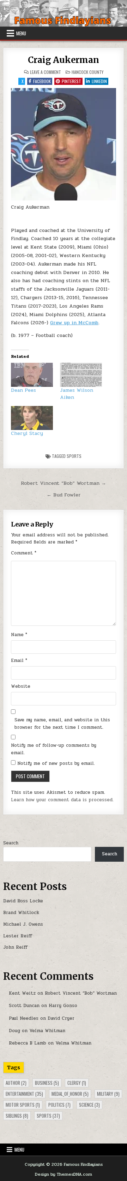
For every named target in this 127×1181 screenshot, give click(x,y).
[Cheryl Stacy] (32, 418)
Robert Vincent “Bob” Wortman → (63, 483)
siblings (17, 1115)
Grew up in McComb (74, 322)
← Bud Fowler (64, 495)
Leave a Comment (45, 72)
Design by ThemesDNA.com (63, 1174)
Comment (23, 553)
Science (89, 1104)
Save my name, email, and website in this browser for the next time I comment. (62, 723)
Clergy (76, 1082)
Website (20, 686)
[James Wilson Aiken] (81, 375)
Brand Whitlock (21, 912)
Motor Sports (23, 1104)
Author (16, 1082)
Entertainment (24, 1093)
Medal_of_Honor (70, 1093)
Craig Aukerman (63, 59)
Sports (74, 456)
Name (19, 634)
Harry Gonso (63, 1005)
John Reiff (15, 947)
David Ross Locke (23, 900)
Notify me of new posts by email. (56, 763)
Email (19, 660)
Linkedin (99, 81)
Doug (14, 1030)
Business (47, 1082)
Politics (59, 1104)
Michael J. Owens (23, 924)
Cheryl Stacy (27, 433)
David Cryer (61, 1018)
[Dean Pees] (32, 375)
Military (108, 1093)
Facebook (42, 81)
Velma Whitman (47, 1030)
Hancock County (87, 72)
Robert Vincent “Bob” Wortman (81, 993)
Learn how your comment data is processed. (62, 799)
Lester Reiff (17, 935)
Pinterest (71, 81)
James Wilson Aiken (76, 393)
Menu (21, 33)
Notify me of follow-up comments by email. (53, 749)
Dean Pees (23, 390)
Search (10, 843)
